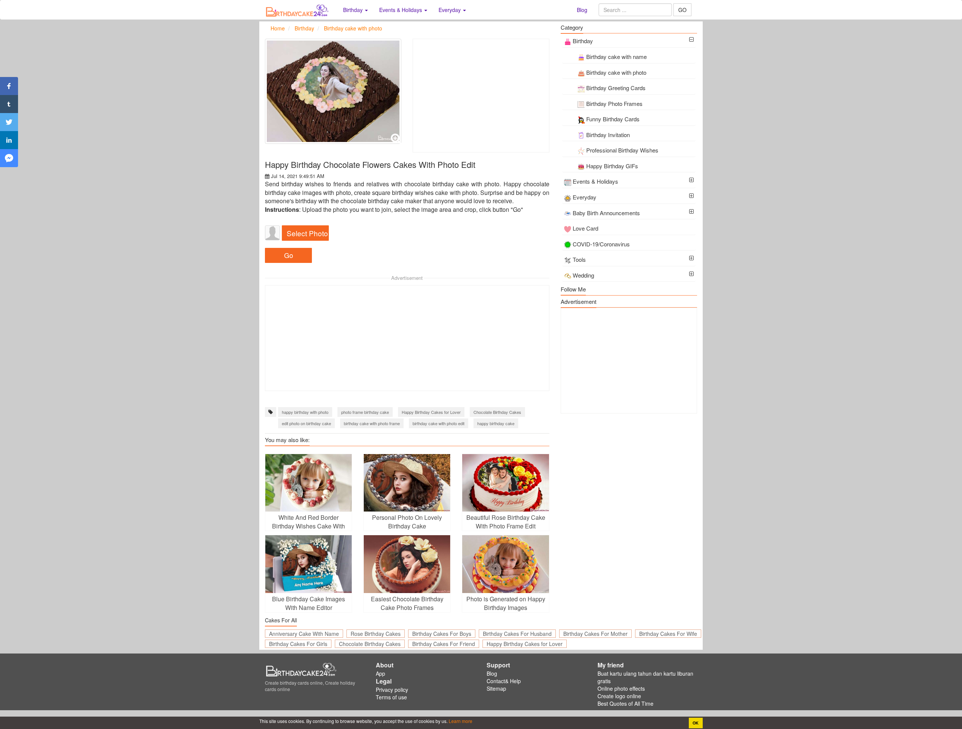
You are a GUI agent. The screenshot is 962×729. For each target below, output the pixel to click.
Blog (582, 10)
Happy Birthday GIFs (612, 166)
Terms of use (391, 697)
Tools (579, 259)
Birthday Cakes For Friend (443, 643)
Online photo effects (621, 688)
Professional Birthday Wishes (622, 150)
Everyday (584, 197)
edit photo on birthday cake (306, 423)
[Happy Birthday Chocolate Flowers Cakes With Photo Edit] (333, 91)
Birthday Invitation (608, 135)
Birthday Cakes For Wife (668, 633)
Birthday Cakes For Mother (595, 633)
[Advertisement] (481, 95)
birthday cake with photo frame (372, 423)
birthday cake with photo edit (438, 423)
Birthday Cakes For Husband (517, 633)
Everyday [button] (450, 10)
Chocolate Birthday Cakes (497, 412)
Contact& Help (504, 681)
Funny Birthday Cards (613, 119)
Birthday (583, 41)
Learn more (460, 721)
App (380, 673)
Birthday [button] (353, 10)
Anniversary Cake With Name (304, 633)
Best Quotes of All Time (625, 703)
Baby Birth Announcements (606, 213)
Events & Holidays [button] (401, 10)
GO (682, 10)
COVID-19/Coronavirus (601, 244)
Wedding (583, 275)
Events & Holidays (595, 181)
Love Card (585, 228)
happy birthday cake (495, 423)
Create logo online (619, 696)
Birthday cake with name (616, 56)
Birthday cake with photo (616, 72)
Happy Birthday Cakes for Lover (431, 412)
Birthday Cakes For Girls (298, 643)
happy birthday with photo (305, 412)
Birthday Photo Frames (614, 103)
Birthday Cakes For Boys (441, 633)
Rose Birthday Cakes (376, 633)
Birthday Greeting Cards (616, 88)
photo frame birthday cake (365, 412)
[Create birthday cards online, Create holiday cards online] (298, 9)
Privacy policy (392, 689)
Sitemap (496, 688)
